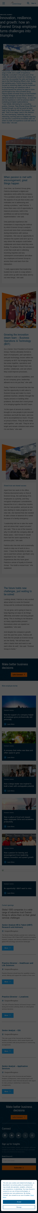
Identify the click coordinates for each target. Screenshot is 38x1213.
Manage (19, 1207)
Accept (19, 1202)
